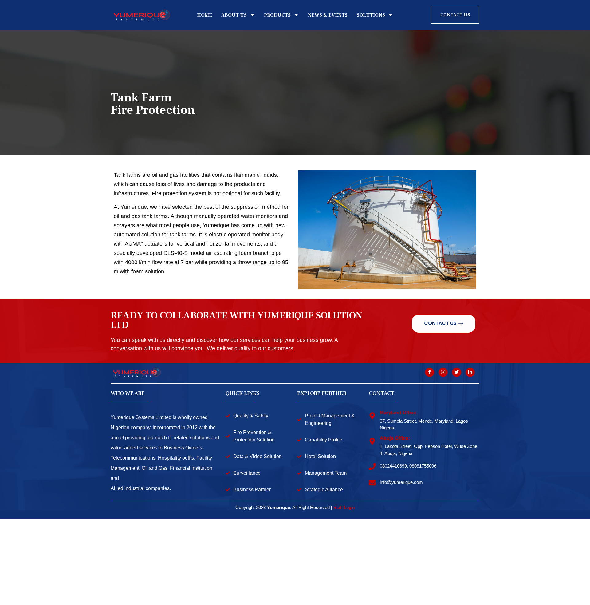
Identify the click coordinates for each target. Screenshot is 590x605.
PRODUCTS (277, 15)
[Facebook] (429, 372)
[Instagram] (443, 372)
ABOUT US (234, 15)
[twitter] (456, 372)
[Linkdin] (470, 372)
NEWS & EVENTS (328, 15)
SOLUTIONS (371, 15)
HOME (204, 15)
